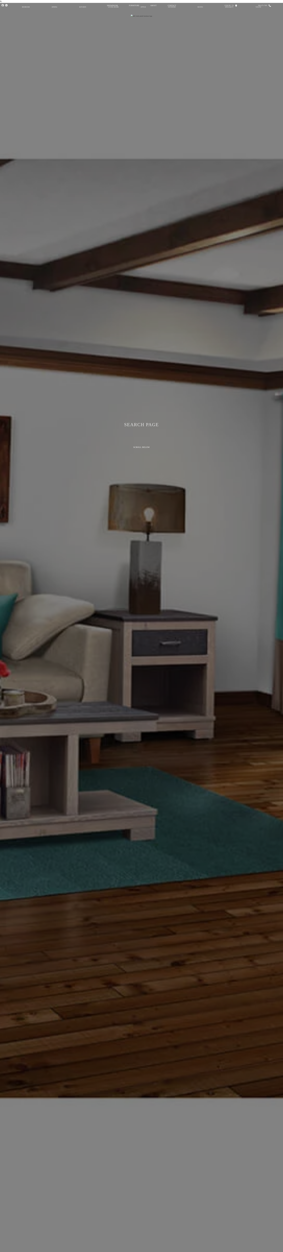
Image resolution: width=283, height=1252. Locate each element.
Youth (258, 7)
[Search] (1, 1)
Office (143, 7)
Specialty (229, 7)
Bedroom (26, 7)
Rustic (200, 7)
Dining (54, 7)
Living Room (113, 7)
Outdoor (172, 7)
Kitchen (82, 7)
